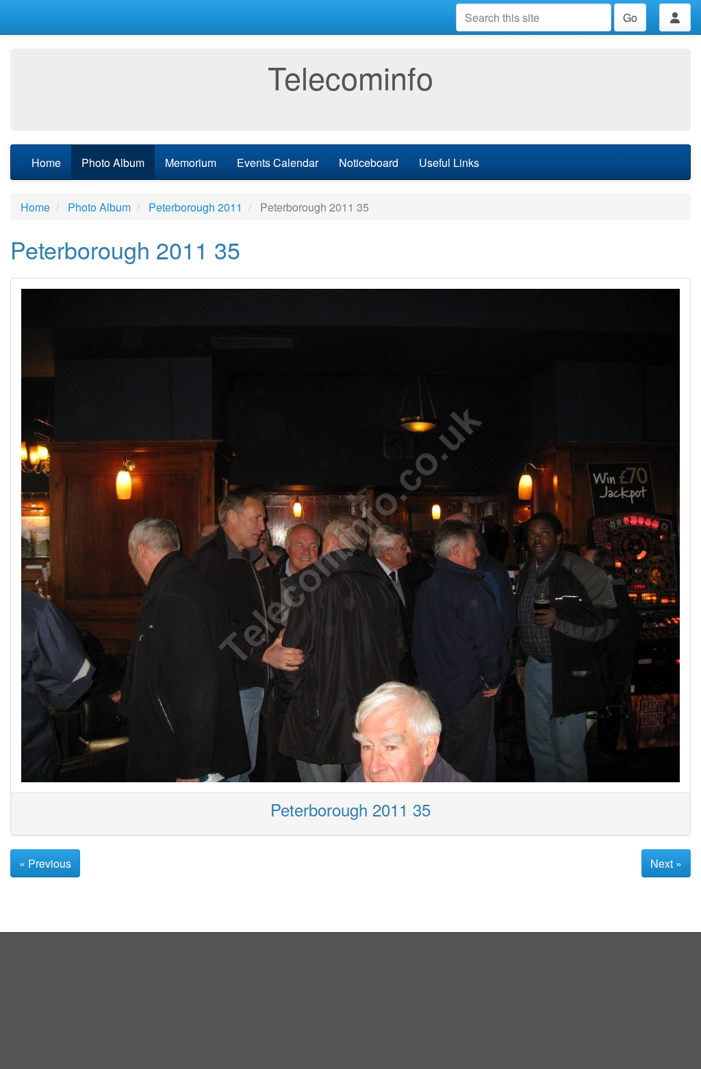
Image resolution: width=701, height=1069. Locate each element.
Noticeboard (368, 162)
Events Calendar (277, 162)
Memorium (190, 162)
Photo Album (112, 162)
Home (46, 162)
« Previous (45, 863)
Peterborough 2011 (195, 207)
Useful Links (449, 162)
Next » (666, 863)
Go (630, 17)
